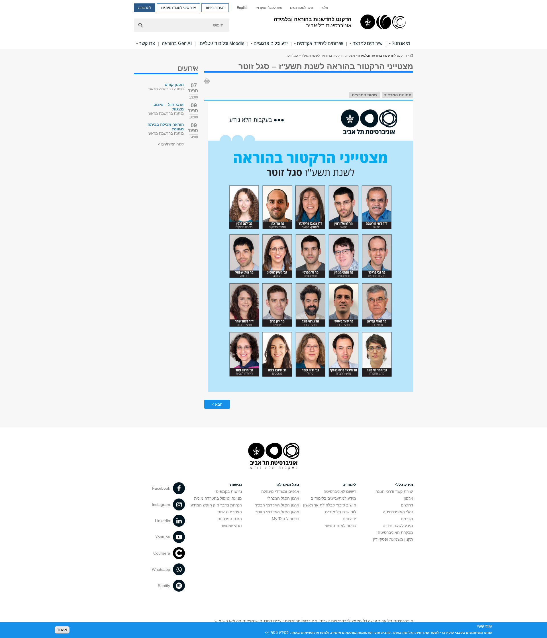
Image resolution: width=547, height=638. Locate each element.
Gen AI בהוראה (177, 43)
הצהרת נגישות (229, 512)
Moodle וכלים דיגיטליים (221, 43)
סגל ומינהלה (288, 484)
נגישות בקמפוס (229, 491)
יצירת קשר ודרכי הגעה (394, 491)
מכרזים (407, 518)
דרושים (407, 505)
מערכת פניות (215, 7)
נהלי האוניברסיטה (398, 512)
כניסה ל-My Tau (285, 518)
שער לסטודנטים (301, 8)
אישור (62, 629)
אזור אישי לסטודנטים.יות (178, 7)
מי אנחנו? (401, 43)
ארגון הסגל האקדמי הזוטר (277, 512)
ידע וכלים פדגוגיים (271, 43)
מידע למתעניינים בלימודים (333, 498)
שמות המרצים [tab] (364, 95)
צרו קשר (147, 43)
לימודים (349, 484)
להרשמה (144, 7)
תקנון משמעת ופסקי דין (393, 539)
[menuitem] (324, 8)
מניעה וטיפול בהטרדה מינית (218, 498)
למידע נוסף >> (277, 632)
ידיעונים (349, 518)
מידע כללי (404, 484)
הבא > (217, 404)
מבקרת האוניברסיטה (395, 532)
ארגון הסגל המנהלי (283, 498)
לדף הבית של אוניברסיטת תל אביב (411, 55)
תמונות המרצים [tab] (397, 95)
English (242, 8)
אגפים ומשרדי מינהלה (280, 491)
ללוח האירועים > (171, 144)
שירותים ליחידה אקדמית (320, 43)
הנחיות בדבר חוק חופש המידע (216, 505)
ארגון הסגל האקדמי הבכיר (277, 505)
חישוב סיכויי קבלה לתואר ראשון (329, 505)
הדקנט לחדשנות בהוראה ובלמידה (382, 56)
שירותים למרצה (367, 43)
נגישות (236, 484)
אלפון (324, 8)
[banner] (273, 24)
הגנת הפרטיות (229, 518)
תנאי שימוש (232, 525)
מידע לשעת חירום (398, 525)
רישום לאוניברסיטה (340, 491)
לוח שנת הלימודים (340, 512)
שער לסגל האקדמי (269, 8)
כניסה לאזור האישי (340, 525)
